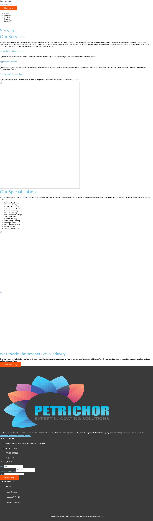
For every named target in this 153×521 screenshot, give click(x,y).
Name (2, 474)
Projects (7, 19)
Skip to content (5, 1)
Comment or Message (8, 472)
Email (2, 466)
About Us (7, 15)
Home (6, 13)
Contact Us (8, 21)
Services (7, 17)
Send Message (9, 478)
